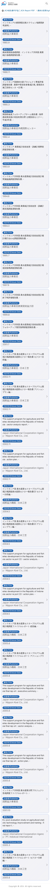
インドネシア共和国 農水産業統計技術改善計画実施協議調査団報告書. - (23, 177)
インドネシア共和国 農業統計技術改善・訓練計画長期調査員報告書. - (23, 207)
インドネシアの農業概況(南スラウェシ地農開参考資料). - (23, 24)
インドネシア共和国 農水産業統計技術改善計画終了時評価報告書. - (23, 296)
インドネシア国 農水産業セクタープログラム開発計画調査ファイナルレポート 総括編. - (23, 624)
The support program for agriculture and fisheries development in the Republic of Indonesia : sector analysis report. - (23, 422)
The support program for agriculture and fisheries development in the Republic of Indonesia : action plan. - (23, 457)
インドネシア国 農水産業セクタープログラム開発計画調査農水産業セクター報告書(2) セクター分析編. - (23, 492)
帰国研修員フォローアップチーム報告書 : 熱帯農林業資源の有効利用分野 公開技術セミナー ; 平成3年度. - (22, 117)
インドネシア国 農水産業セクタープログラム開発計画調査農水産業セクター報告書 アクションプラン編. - (23, 389)
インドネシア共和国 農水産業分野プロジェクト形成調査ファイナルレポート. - (23, 791)
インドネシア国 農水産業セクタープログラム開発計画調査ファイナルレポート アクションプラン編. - (23, 656)
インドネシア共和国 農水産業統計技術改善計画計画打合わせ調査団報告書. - (23, 237)
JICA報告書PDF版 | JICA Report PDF (19, 10)
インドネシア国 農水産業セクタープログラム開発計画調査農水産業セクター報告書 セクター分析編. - (23, 357)
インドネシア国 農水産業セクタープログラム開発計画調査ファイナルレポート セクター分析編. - (23, 858)
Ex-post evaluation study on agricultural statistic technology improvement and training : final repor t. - (23, 823)
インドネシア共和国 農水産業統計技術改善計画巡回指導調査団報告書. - (23, 266)
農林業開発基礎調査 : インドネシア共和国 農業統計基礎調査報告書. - (23, 53)
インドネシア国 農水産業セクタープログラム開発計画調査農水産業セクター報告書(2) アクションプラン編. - (23, 524)
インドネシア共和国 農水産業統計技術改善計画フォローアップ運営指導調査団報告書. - (23, 325)
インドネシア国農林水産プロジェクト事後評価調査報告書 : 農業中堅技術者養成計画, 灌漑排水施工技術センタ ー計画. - (23, 85)
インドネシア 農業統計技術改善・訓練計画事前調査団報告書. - (23, 148)
